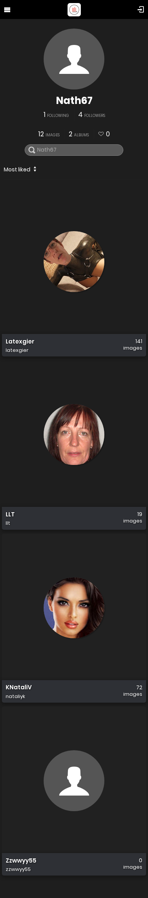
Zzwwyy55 (21, 860)
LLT (10, 514)
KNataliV (19, 688)
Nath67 (74, 100)
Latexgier (20, 341)
